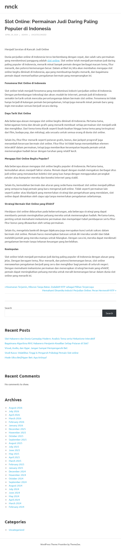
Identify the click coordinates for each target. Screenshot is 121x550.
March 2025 (15, 460)
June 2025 (14, 450)
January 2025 (16, 467)
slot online (53, 60)
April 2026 (14, 414)
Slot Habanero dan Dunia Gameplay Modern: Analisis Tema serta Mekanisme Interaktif (50, 338)
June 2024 (14, 492)
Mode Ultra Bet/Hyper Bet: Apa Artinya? (26, 357)
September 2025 (18, 439)
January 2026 (16, 425)
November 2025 (17, 432)
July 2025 (14, 446)
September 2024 (18, 481)
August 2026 (15, 407)
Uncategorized (38, 34)
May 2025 (14, 453)
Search (8, 307)
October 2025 (16, 435)
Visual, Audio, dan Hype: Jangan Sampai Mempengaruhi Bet (36, 347)
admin (25, 34)
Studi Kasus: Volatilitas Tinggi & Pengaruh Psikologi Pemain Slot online (42, 352)
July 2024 (14, 488)
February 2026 (16, 421)
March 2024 (15, 503)
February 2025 (16, 464)
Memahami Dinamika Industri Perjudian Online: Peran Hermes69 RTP (78, 290)
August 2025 (15, 443)
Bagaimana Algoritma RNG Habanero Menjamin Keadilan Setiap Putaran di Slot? (46, 343)
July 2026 (14, 411)
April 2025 (14, 457)
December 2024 (17, 471)
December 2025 (17, 428)
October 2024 (16, 478)
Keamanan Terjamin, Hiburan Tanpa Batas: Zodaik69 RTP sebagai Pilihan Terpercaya (50, 286)
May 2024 (14, 496)
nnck (11, 6)
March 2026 (15, 418)
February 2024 (16, 506)
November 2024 (17, 474)
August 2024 (15, 485)
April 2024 (14, 499)
